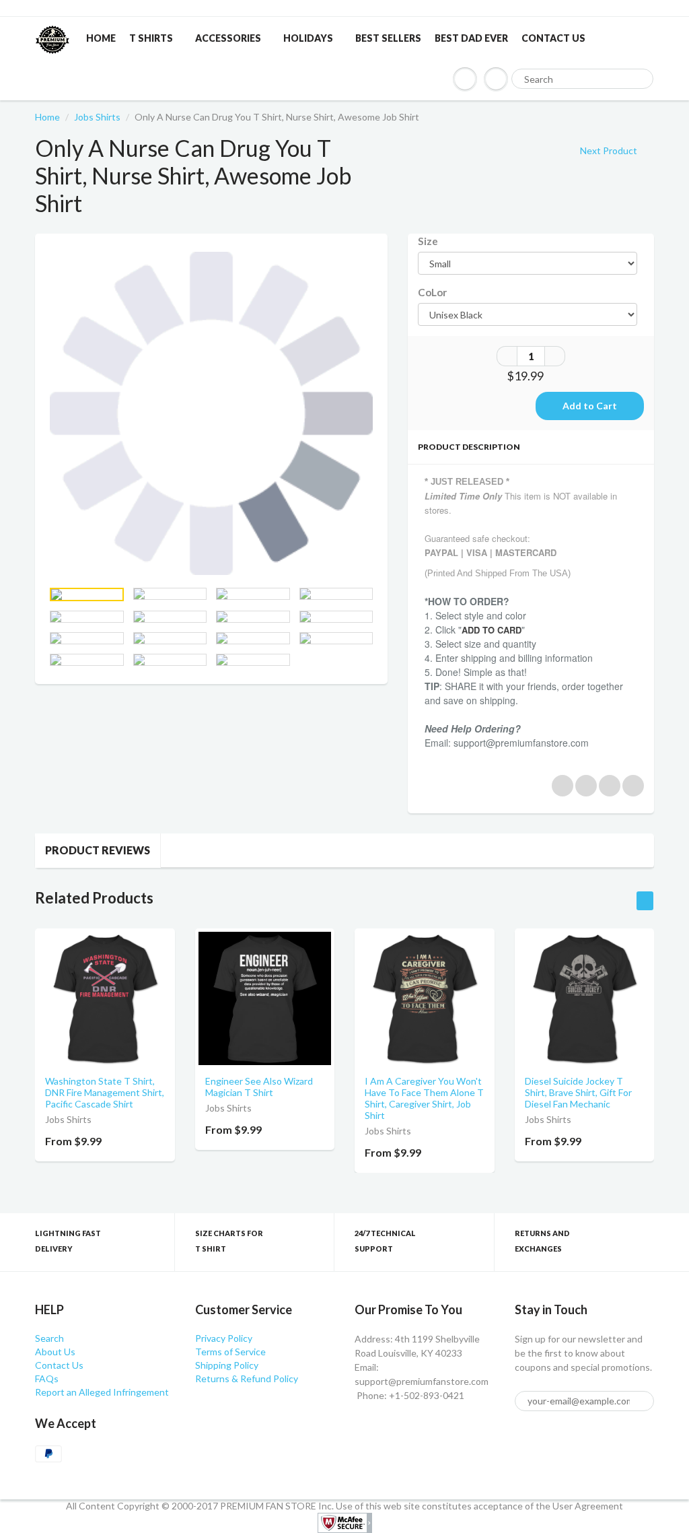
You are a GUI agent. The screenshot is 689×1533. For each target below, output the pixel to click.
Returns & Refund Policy (246, 1378)
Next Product (609, 150)
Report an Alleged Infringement (102, 1392)
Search (49, 1338)
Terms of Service (230, 1351)
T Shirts (151, 38)
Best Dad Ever (471, 38)
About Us (55, 1351)
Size (428, 241)
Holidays (308, 38)
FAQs (47, 1378)
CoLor (432, 292)
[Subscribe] (638, 1401)
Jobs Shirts (97, 117)
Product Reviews (97, 850)
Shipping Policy (226, 1365)
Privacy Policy (223, 1338)
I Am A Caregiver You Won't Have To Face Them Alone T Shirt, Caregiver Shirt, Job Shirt (424, 1098)
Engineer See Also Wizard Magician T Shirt (259, 1086)
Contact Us (553, 38)
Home (101, 38)
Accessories (228, 38)
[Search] (637, 79)
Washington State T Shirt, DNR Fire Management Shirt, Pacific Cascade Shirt (104, 1092)
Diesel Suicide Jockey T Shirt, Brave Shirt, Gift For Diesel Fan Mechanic (578, 1092)
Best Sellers (388, 38)
